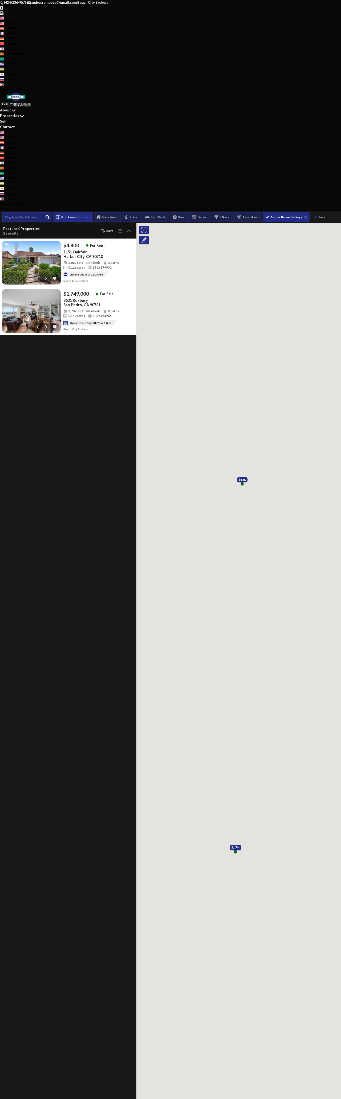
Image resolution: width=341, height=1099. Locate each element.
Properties (9, 115)
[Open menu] (1, 208)
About (5, 110)
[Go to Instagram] (1, 12)
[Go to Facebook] (1, 7)
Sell (3, 121)
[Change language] (4, 17)
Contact (7, 126)
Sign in (17, 89)
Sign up (6, 89)
